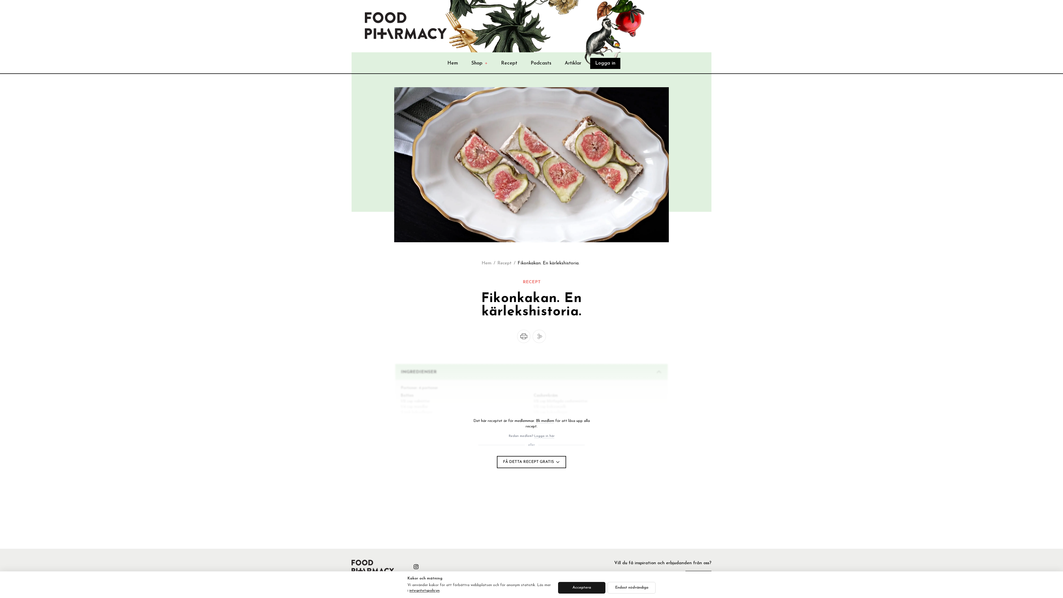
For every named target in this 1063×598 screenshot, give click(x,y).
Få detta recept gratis (528, 462)
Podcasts (541, 63)
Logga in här (544, 436)
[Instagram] (416, 566)
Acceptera (581, 588)
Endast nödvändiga (631, 588)
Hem (452, 63)
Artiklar (573, 63)
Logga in (605, 63)
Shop (479, 63)
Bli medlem (545, 421)
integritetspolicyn (424, 591)
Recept (509, 63)
